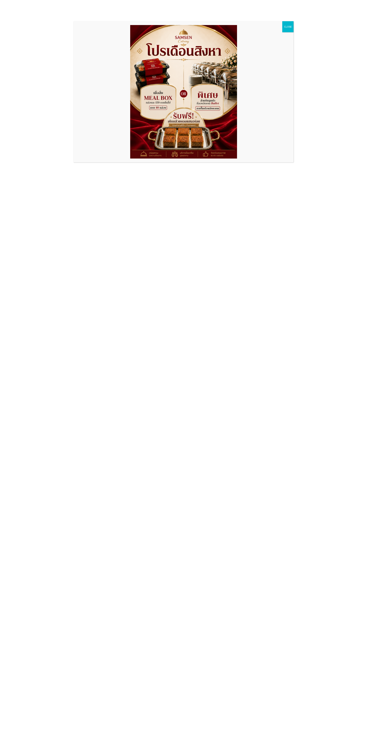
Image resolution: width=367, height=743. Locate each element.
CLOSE (288, 26)
